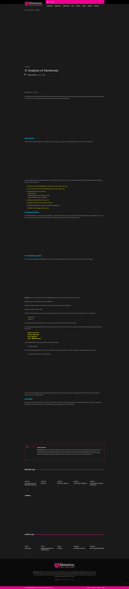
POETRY (78, 6)
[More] (59, 87)
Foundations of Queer (79, 548)
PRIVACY (98, 587)
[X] (102, 2)
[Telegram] (100, 2)
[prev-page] (26, 489)
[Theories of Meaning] (64, 477)
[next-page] (28, 489)
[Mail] (97, 2)
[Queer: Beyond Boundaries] (97, 542)
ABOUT (88, 587)
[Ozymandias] (32, 542)
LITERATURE (66, 6)
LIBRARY (90, 6)
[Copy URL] (55, 87)
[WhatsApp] (35, 87)
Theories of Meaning (62, 483)
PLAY (72, 6)
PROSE (84, 6)
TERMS (103, 587)
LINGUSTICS (58, 6)
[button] (87, 1)
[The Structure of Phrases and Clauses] (97, 477)
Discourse (43, 483)
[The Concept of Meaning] (80, 477)
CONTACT (94, 587)
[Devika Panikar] (26, 75)
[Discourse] (48, 477)
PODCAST (96, 6)
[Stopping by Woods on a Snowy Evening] (48, 542)
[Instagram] (92, 2)
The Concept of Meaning (80, 483)
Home (26, 10)
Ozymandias (28, 548)
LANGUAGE (49, 6)
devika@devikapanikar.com (67, 579)
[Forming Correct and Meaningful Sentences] (32, 477)
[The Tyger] (64, 542)
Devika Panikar (32, 75)
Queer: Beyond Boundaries (97, 548)
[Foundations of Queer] (80, 542)
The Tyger (59, 548)
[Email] (52, 87)
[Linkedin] (95, 2)
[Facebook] (90, 2)
